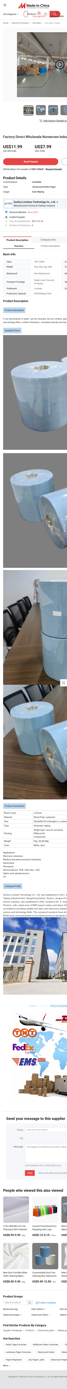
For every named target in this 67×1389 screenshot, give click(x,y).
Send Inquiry (31, 161)
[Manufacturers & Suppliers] (33, 5)
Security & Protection (20, 23)
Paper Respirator (14, 1359)
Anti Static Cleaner (52, 23)
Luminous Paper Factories (18, 1352)
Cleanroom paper (11, 1314)
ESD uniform (37, 1309)
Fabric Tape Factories (16, 1344)
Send (29, 1172)
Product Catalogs (47, 1302)
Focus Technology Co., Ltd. (39, 1376)
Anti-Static (37, 23)
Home (5, 23)
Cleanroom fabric (39, 1314)
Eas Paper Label (36, 1359)
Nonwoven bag (10, 1309)
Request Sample (54, 169)
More (6, 1365)
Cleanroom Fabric (46, 1352)
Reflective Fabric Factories (45, 1344)
